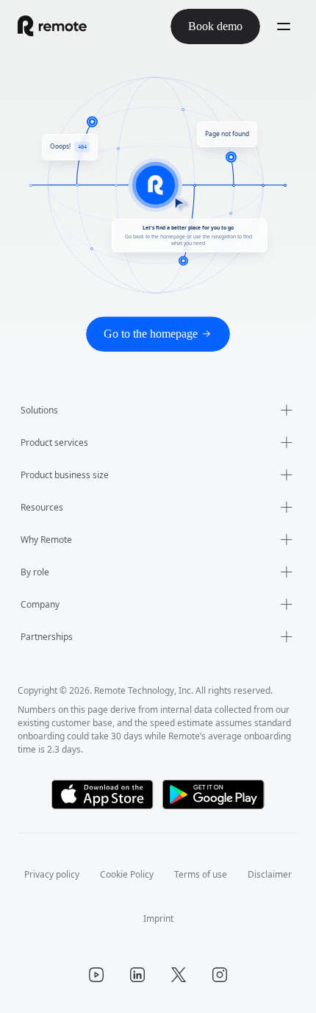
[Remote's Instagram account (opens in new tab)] (219, 974)
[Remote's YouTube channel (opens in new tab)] (96, 974)
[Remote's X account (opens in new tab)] (178, 974)
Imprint (191, 918)
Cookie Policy (159, 874)
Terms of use (239, 874)
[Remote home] (52, 26)
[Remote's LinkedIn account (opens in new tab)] (137, 974)
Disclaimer (133, 918)
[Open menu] (283, 26)
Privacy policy (79, 874)
